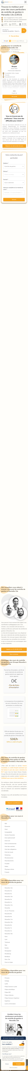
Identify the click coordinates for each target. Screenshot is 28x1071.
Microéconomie (9, 858)
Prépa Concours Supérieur (12, 998)
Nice (6, 945)
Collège (7, 981)
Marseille (7, 908)
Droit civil (7, 841)
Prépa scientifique (10, 989)
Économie (7, 826)
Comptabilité (8, 832)
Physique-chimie (9, 869)
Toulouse (7, 942)
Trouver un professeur (14, 803)
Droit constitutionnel (10, 843)
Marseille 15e (9, 896)
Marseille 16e (9, 934)
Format (5, 179)
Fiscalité (7, 863)
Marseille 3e (8, 899)
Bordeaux (7, 956)
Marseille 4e (8, 891)
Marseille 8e (8, 914)
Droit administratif (10, 838)
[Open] (23, 166)
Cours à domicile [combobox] (9, 183)
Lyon (6, 939)
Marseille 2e (8, 931)
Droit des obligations (10, 849)
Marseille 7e (8, 928)
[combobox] (12, 166)
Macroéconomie (9, 861)
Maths (6, 866)
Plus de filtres (15, 36)
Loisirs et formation (10, 1004)
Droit (6, 829)
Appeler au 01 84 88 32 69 (14, 649)
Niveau (5, 171)
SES (6, 823)
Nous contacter (14, 654)
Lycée (6, 984)
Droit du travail (9, 852)
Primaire (7, 978)
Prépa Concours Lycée (11, 986)
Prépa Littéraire (9, 995)
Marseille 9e (8, 916)
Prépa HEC (8, 992)
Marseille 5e (8, 894)
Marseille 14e (9, 888)
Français (7, 872)
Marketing (7, 855)
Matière (5, 163)
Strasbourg (8, 954)
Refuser (7, 1064)
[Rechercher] (24, 30)
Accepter (18, 1064)
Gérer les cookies (13, 1067)
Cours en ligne (9, 962)
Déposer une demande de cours (14, 146)
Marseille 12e (9, 905)
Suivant (14, 199)
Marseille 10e (9, 922)
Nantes (7, 948)
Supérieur (7, 1001)
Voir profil (14, 96)
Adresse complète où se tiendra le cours (13, 188)
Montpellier (8, 951)
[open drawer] (25, 2)
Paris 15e (7, 959)
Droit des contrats (10, 846)
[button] (14, 30)
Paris (6, 936)
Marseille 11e (9, 919)
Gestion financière (10, 835)
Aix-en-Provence (9, 911)
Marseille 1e (8, 902)
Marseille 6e (8, 925)
